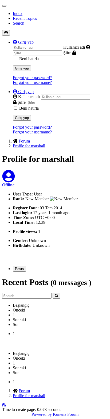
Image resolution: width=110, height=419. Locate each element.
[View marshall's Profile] (8, 179)
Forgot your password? (32, 77)
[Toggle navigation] (4, 6)
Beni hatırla (29, 58)
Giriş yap (22, 68)
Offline (8, 185)
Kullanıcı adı (74, 47)
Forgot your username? (32, 82)
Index (17, 13)
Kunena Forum (65, 414)
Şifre (67, 53)
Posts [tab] (19, 269)
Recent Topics (25, 18)
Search (18, 23)
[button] (23, 42)
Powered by (42, 414)
